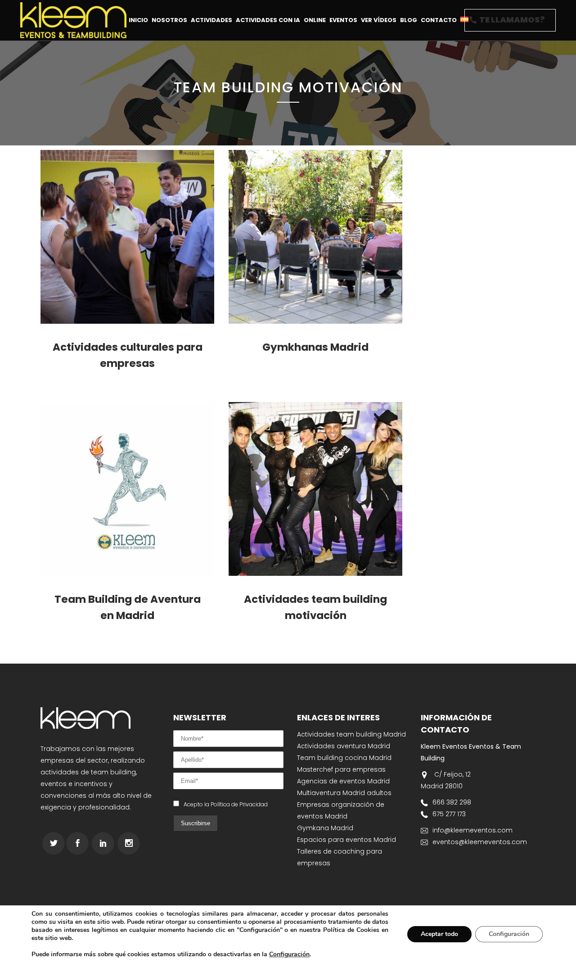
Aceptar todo (439, 934)
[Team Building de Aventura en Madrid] (127, 489)
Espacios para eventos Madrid (346, 839)
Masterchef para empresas (341, 769)
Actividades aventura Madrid (343, 746)
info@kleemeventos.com (472, 830)
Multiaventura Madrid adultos (344, 792)
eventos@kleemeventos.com (479, 841)
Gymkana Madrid (325, 827)
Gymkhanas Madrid (315, 347)
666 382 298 (451, 802)
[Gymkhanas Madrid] (315, 237)
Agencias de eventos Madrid (343, 781)
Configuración (289, 954)
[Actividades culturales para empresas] (127, 237)
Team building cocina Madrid (344, 757)
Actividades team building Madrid (351, 734)
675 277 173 (449, 813)
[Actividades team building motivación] (315, 489)
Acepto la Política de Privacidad (226, 804)
